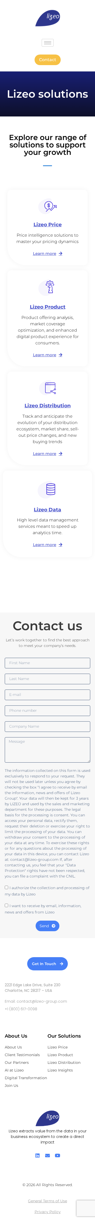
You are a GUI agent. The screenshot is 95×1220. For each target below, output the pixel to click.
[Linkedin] (37, 1155)
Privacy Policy (48, 1211)
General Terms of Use (47, 1201)
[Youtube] (57, 1155)
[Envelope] (47, 1155)
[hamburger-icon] (48, 43)
